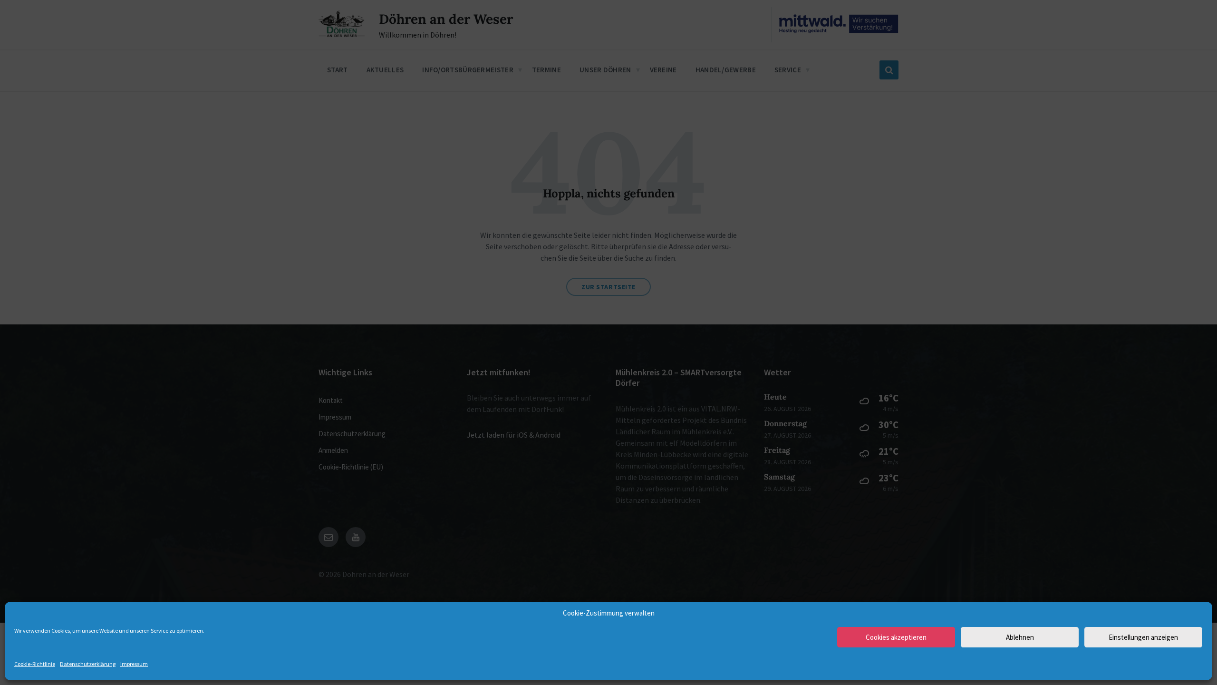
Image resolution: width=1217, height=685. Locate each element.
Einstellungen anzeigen (1143, 637)
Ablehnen (1020, 637)
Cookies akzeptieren (896, 637)
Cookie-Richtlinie (34, 663)
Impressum (134, 663)
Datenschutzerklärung (88, 663)
